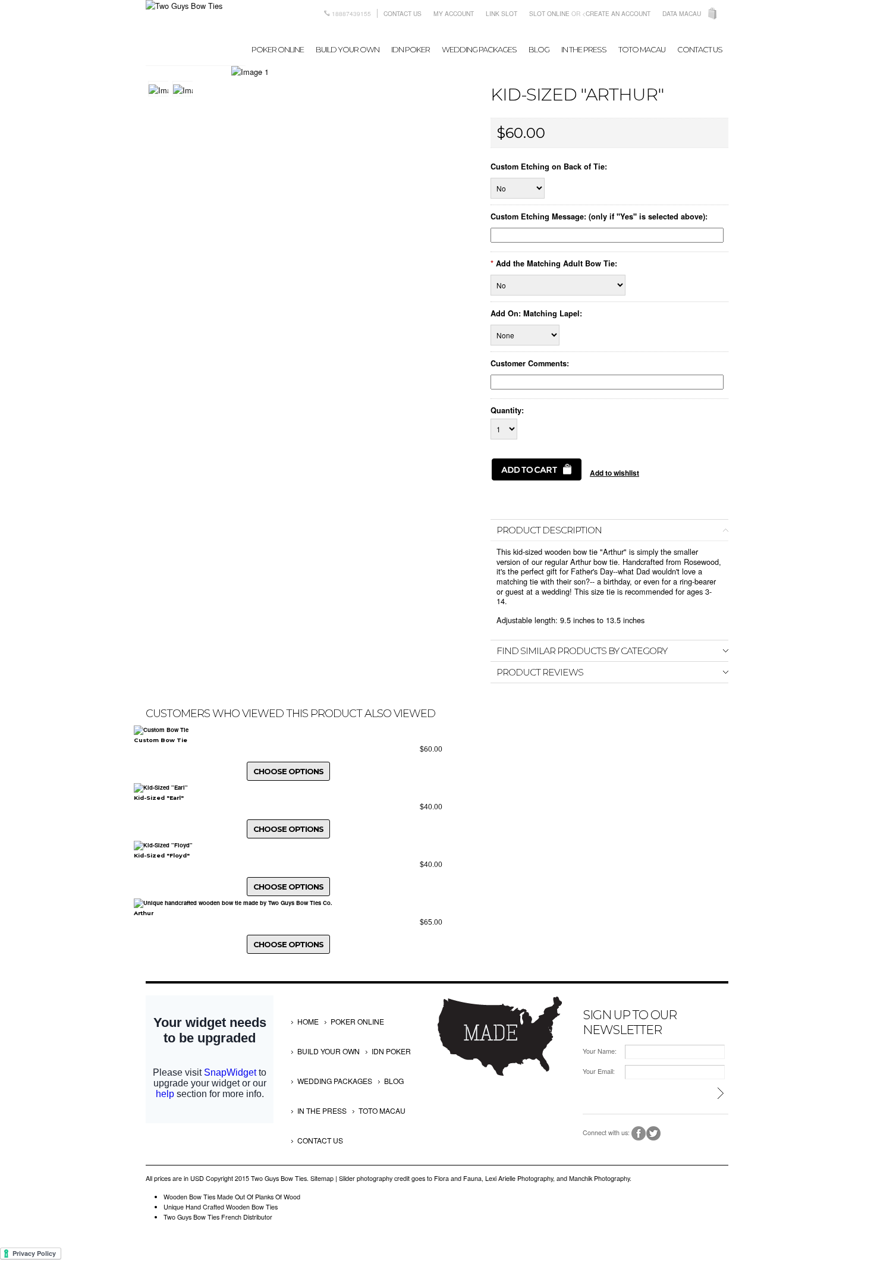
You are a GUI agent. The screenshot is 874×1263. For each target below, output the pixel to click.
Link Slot (501, 13)
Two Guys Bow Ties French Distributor (218, 1216)
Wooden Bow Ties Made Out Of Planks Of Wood (232, 1196)
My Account (453, 13)
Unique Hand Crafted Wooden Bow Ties (221, 1206)
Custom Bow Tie (160, 740)
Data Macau (681, 13)
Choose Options (288, 771)
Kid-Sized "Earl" (159, 797)
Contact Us (402, 13)
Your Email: (599, 1071)
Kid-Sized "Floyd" (162, 855)
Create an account (618, 13)
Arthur (143, 913)
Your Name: (600, 1051)
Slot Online (549, 13)
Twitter (653, 1133)
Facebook (638, 1133)
